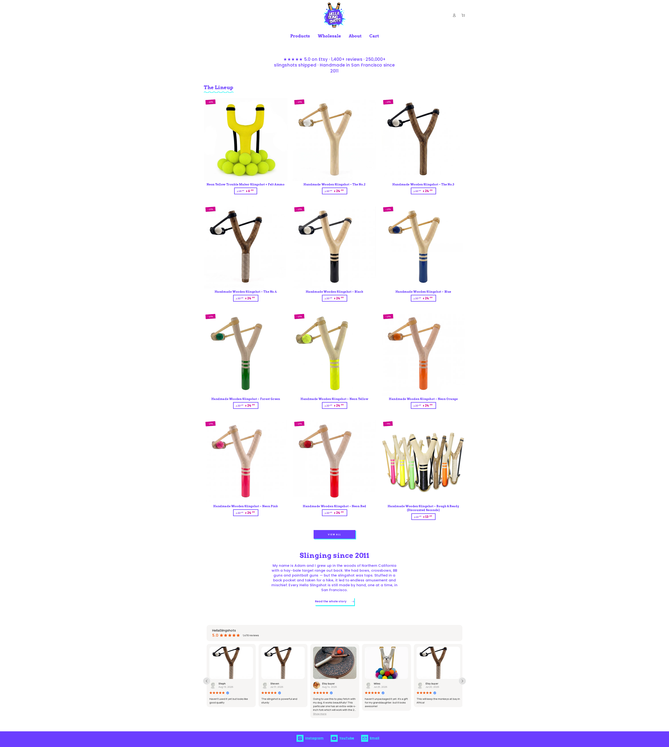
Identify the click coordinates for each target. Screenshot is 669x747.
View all (334, 534)
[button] (268, 713)
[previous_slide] (206, 681)
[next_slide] (462, 681)
